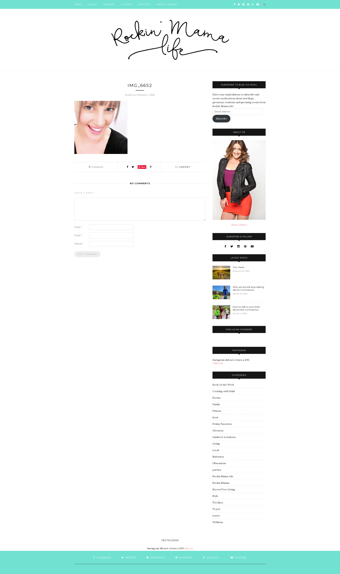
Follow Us (217, 363)
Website (78, 243)
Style (215, 496)
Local (215, 450)
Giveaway (217, 430)
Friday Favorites (222, 424)
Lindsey (184, 166)
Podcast (109, 4)
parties (216, 469)
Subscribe (221, 118)
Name (78, 227)
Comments (96, 166)
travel (215, 515)
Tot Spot (217, 502)
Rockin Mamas (220, 482)
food (215, 417)
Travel (216, 509)
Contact (144, 4)
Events (216, 397)
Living (216, 443)
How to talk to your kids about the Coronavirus (246, 308)
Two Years (238, 267)
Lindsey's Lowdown (224, 437)
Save (143, 167)
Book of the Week (223, 384)
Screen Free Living (223, 489)
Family (92, 4)
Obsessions (219, 463)
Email (78, 235)
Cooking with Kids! (223, 391)
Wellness (217, 522)
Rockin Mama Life (222, 476)
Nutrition (218, 456)
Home (78, 4)
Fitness (126, 4)
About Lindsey (167, 4)
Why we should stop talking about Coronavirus (248, 288)
